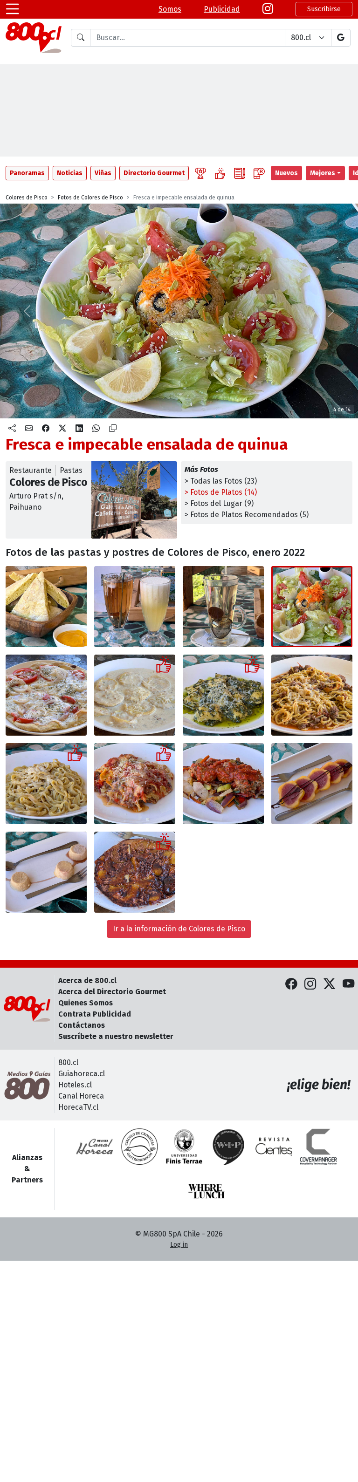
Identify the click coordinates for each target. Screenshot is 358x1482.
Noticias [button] (70, 173)
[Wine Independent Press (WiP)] (229, 1146)
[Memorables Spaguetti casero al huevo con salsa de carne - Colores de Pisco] (312, 695)
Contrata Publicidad (94, 1014)
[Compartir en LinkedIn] (79, 428)
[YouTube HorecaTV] (348, 984)
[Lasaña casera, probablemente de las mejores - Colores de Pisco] (134, 783)
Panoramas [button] (27, 173)
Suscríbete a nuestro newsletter (115, 1036)
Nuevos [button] (286, 173)
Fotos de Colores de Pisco (90, 197)
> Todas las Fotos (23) (221, 481)
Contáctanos (81, 1025)
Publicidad (222, 9)
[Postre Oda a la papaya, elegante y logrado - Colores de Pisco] (312, 783)
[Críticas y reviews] (240, 173)
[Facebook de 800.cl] (291, 984)
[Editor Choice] (200, 173)
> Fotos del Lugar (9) (219, 503)
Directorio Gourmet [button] (154, 173)
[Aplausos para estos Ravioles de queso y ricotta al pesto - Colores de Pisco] (223, 695)
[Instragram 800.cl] (267, 9)
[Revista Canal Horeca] (94, 1146)
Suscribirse (324, 9)
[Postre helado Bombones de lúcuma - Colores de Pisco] (46, 872)
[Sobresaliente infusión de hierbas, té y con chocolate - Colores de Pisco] (223, 606)
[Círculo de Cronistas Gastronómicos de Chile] (139, 1146)
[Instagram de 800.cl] (310, 984)
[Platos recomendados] (220, 173)
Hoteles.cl (75, 1084)
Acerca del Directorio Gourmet (112, 991)
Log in (179, 1245)
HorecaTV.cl (78, 1107)
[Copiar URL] (112, 428)
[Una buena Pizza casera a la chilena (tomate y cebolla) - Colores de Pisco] (46, 695)
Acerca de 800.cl (87, 980)
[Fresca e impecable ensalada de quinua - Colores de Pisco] (312, 606)
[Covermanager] (318, 1146)
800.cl (68, 1062)
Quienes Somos (85, 1002)
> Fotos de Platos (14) (221, 492)
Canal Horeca (81, 1096)
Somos (169, 9)
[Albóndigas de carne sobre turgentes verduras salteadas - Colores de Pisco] (223, 783)
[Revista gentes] (273, 1146)
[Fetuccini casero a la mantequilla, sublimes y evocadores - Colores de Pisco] (46, 783)
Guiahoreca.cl (81, 1073)
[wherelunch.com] (206, 1191)
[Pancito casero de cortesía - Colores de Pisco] (46, 606)
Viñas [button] (103, 173)
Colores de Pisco (27, 197)
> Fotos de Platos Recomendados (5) (247, 514)
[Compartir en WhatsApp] (96, 428)
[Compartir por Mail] (28, 428)
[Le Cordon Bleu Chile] (184, 1146)
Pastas (71, 470)
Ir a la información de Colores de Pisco (179, 928)
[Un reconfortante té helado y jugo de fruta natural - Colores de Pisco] (134, 606)
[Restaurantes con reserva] (259, 173)
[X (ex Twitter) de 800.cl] (329, 984)
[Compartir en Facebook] (45, 428)
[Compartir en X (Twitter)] (62, 428)
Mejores (322, 173)
